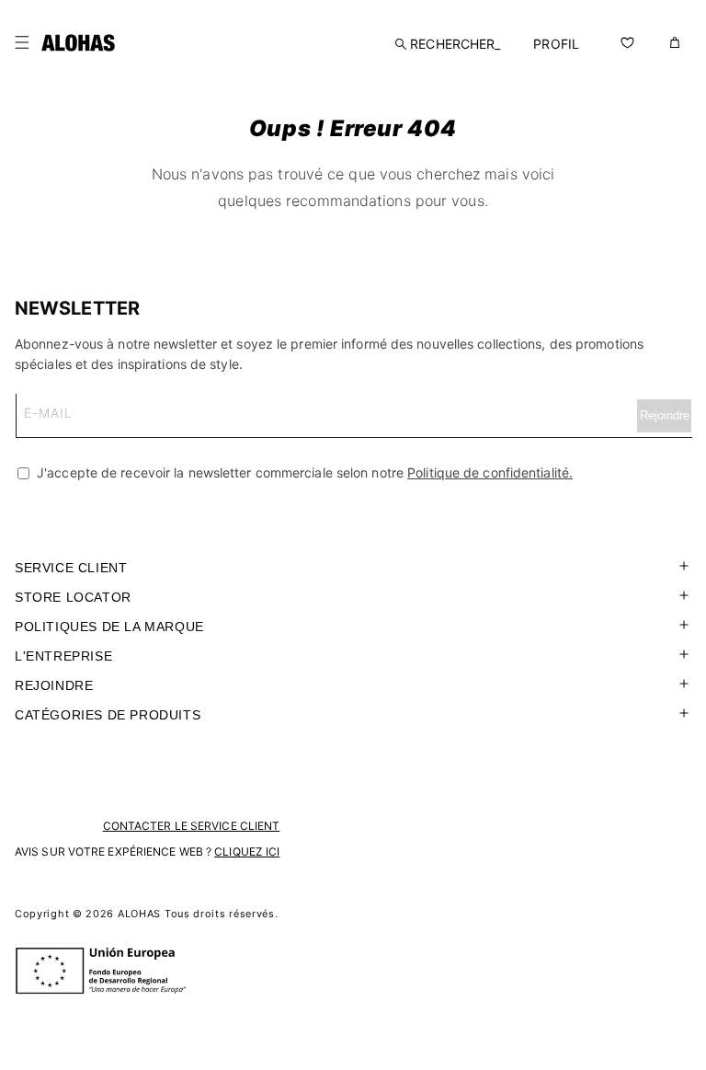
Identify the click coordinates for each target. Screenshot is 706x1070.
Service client (71, 567)
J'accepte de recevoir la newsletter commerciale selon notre (303, 472)
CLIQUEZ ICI (246, 851)
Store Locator (73, 597)
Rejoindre (54, 685)
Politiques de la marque (109, 626)
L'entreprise (63, 656)
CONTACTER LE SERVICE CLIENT (191, 826)
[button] (22, 42)
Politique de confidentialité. (490, 472)
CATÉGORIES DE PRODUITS (107, 715)
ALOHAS (139, 913)
